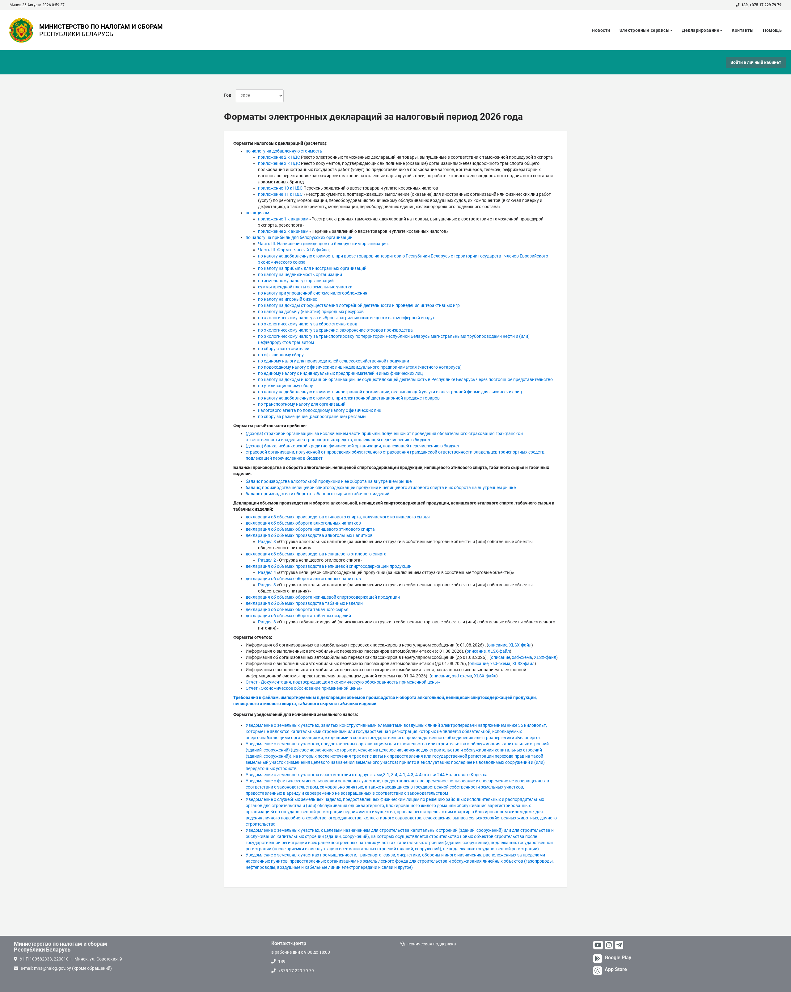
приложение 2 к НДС (279, 157)
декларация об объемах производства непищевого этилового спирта (316, 553)
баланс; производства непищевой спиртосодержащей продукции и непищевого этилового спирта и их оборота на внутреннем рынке (381, 487)
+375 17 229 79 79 (765, 5)
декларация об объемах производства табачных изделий (304, 603)
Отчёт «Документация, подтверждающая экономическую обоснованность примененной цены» (343, 682)
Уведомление (400, 861)
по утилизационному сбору (285, 385)
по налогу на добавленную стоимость (284, 151)
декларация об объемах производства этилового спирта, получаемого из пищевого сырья (338, 516)
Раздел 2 (267, 560)
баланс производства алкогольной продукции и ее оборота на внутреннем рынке (329, 481)
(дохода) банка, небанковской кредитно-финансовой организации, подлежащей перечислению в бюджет (353, 445)
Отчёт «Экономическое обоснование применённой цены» (304, 688)
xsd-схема (522, 657)
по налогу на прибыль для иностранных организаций (312, 268)
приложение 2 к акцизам (283, 231)
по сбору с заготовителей (283, 348)
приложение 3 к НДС (279, 163)
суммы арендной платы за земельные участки (305, 286)
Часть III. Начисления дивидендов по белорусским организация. (323, 243)
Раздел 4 (267, 572)
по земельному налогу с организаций (296, 280)
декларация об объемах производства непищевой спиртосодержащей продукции (329, 566)
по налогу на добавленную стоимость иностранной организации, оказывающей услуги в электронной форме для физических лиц (390, 391)
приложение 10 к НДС (280, 188)
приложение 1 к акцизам (283, 218)
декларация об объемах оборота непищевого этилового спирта (310, 529)
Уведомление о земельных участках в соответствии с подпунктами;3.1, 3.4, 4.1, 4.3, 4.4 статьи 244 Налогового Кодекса (367, 774)
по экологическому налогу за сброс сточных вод (307, 323)
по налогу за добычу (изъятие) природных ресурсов (311, 311)
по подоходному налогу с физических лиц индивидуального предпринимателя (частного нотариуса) (360, 367)
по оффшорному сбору (281, 354)
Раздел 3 (267, 541)
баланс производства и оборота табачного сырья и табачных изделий (317, 493)
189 (744, 5)
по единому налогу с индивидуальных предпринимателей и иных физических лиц (340, 373)
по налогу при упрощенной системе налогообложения (312, 293)
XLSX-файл (520, 644)
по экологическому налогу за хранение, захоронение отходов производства (335, 330)
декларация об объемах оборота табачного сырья (297, 609)
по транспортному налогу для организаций (301, 404)
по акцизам (257, 212)
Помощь (772, 30)
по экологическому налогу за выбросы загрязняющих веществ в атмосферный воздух (346, 317)
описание (497, 644)
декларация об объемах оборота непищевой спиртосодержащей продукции (323, 597)
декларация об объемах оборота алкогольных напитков (303, 523)
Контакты (743, 30)
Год (227, 95)
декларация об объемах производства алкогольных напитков (309, 535)
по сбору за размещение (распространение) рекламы (312, 416)
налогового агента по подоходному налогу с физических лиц (319, 410)
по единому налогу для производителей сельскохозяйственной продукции (333, 360)
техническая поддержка (431, 943)
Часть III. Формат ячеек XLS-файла (293, 249)
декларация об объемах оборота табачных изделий (298, 615)
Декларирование (700, 30)
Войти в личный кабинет (755, 62)
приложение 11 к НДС (280, 194)
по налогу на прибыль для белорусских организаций (299, 237)
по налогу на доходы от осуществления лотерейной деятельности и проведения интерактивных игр (359, 305)
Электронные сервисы (645, 30)
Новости (601, 30)
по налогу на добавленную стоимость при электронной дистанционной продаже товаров (349, 398)
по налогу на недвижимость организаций (300, 274)
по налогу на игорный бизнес (287, 299)
